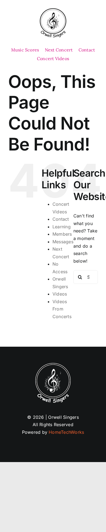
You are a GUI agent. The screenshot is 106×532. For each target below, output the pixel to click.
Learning (61, 226)
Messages (62, 241)
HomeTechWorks (66, 432)
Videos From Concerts (61, 309)
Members (62, 234)
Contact (60, 219)
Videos (59, 294)
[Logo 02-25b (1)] (53, 10)
